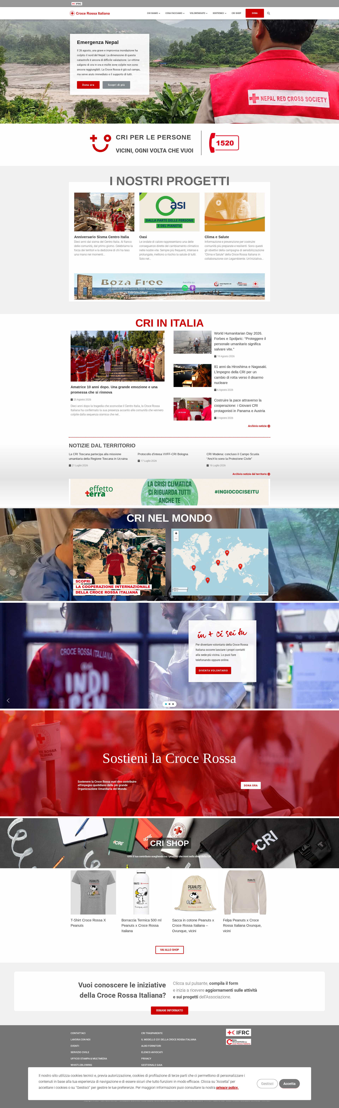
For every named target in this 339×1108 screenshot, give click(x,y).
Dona (255, 13)
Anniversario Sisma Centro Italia (101, 237)
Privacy (146, 1058)
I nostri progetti (169, 181)
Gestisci (267, 1084)
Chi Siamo (152, 13)
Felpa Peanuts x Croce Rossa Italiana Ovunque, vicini (242, 925)
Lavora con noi (80, 1039)
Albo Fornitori (151, 1045)
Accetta (289, 1084)
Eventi (75, 1045)
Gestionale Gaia (151, 1065)
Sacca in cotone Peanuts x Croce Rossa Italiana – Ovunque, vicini (193, 925)
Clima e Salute (217, 237)
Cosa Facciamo (174, 13)
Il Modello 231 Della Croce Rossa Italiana (168, 1039)
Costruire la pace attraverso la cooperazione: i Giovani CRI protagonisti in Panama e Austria (239, 405)
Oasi (143, 237)
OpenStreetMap (262, 593)
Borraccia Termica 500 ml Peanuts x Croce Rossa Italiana (141, 925)
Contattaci (78, 1033)
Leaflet (254, 593)
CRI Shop (236, 13)
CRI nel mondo (169, 518)
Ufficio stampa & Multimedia (89, 1058)
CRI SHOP (169, 843)
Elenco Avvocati (152, 1052)
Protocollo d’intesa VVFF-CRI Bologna (163, 454)
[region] (169, 71)
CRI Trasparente (152, 1033)
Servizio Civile (80, 1052)
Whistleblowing (81, 1065)
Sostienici (219, 13)
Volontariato (198, 13)
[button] (193, 568)
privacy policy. (227, 1087)
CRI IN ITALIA (169, 323)
